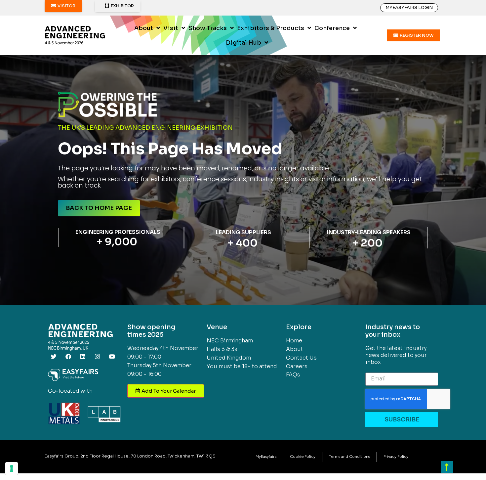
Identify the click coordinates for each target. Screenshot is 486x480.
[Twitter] (53, 356)
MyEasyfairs (266, 456)
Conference (332, 28)
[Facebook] (68, 356)
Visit (170, 28)
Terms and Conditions (349, 456)
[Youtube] (111, 356)
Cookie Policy (302, 456)
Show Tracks (207, 28)
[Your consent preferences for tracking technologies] (11, 468)
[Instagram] (97, 356)
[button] (63, 6)
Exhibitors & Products (270, 28)
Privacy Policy (396, 456)
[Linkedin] (82, 356)
